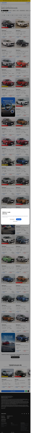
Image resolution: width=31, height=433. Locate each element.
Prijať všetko (18, 219)
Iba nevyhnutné (12, 219)
